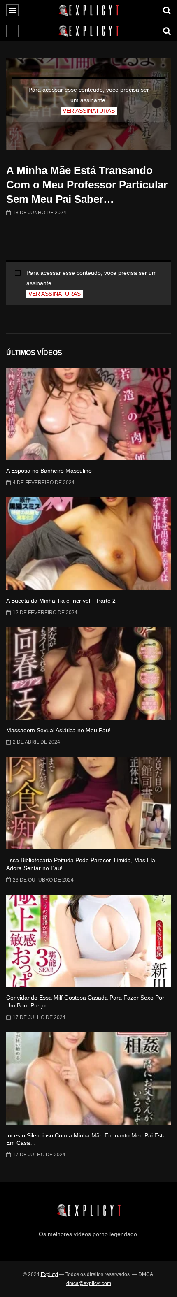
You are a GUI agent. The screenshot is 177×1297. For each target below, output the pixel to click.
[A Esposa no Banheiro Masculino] (88, 414)
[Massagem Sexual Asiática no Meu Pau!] (88, 673)
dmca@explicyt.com (88, 1283)
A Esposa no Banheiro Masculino (49, 470)
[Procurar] (166, 10)
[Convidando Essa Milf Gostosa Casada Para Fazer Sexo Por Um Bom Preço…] (88, 941)
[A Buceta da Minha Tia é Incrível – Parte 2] (88, 543)
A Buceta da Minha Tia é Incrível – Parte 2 (61, 600)
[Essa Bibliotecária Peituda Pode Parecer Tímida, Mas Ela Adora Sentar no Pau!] (88, 803)
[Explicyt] (89, 10)
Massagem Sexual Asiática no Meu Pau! (58, 730)
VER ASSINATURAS (89, 110)
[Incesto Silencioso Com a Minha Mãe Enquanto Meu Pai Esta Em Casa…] (88, 1078)
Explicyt (49, 1274)
